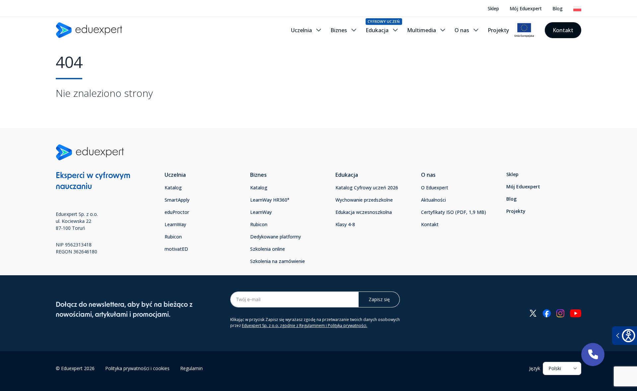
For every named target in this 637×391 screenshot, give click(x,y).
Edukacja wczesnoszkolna (363, 212)
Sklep (493, 8)
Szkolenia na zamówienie (277, 261)
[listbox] (562, 368)
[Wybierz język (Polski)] (577, 9)
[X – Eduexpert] (533, 313)
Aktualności (433, 200)
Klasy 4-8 (345, 224)
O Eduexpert (434, 187)
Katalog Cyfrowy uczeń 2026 (366, 187)
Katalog (173, 187)
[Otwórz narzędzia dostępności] (624, 335)
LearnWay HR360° (269, 200)
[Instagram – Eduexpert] (560, 313)
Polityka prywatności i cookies (137, 368)
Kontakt (563, 30)
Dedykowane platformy (275, 236)
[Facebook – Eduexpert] (546, 313)
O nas (428, 174)
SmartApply (177, 200)
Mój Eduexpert (526, 8)
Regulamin (191, 368)
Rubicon (173, 236)
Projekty (516, 211)
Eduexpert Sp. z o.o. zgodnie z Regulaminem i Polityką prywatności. (304, 325)
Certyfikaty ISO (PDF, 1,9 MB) (453, 212)
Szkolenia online (267, 249)
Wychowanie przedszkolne (364, 200)
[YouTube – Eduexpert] (575, 313)
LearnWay (175, 224)
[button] (592, 354)
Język (534, 368)
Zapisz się (379, 299)
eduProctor (177, 212)
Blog (557, 8)
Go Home (72, 113)
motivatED (176, 249)
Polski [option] (554, 368)
